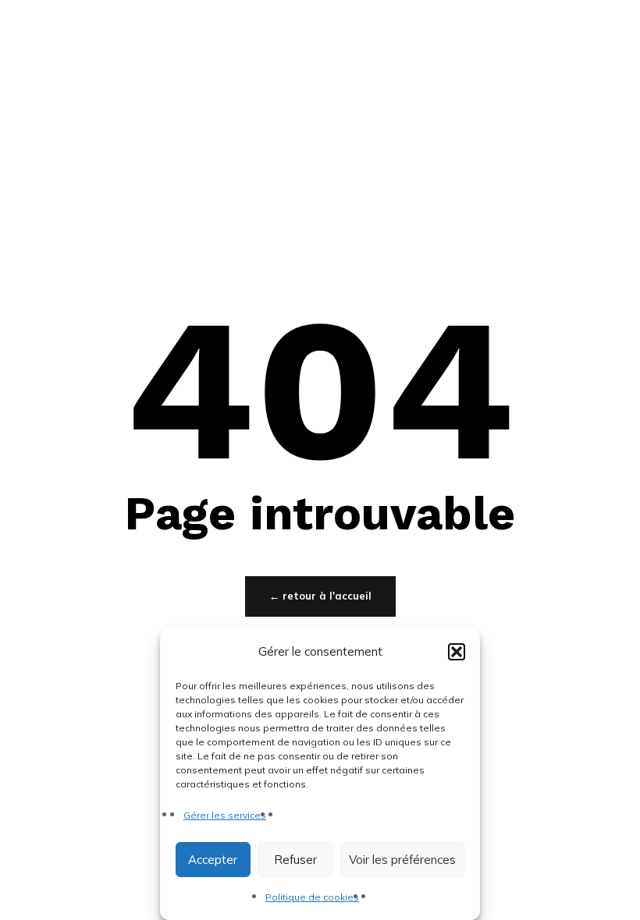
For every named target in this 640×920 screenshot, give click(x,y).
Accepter (212, 859)
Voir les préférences (402, 859)
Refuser (295, 859)
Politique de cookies (312, 897)
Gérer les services (224, 815)
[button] (456, 652)
